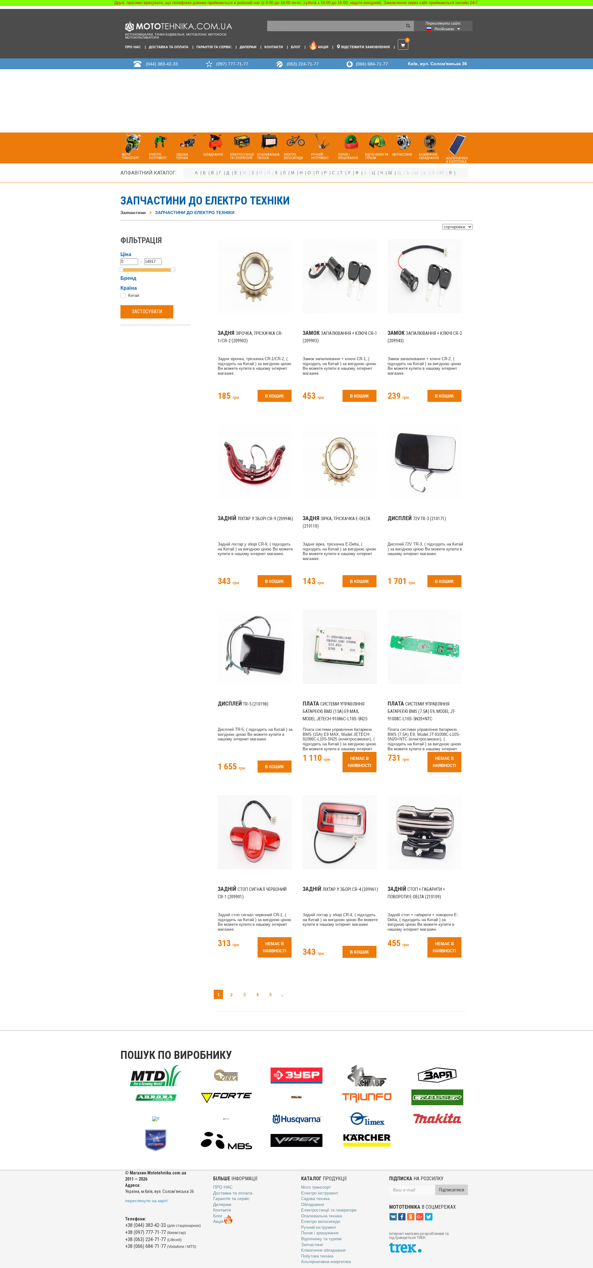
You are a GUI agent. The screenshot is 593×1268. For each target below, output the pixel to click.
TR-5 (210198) (243, 704)
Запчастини (133, 212)
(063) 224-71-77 (303, 63)
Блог (296, 47)
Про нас (133, 47)
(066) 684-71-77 (372, 63)
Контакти (273, 47)
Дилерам (248, 47)
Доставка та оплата (168, 47)
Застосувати (147, 311)
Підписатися (451, 1189)
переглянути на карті (146, 1200)
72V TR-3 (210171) (417, 518)
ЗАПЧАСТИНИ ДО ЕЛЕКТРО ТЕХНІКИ (194, 212)
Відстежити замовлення (365, 47)
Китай (133, 295)
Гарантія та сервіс (214, 47)
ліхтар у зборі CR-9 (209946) (255, 518)
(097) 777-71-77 (232, 63)
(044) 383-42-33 (162, 63)
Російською (444, 29)
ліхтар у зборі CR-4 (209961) (340, 889)
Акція (323, 47)
